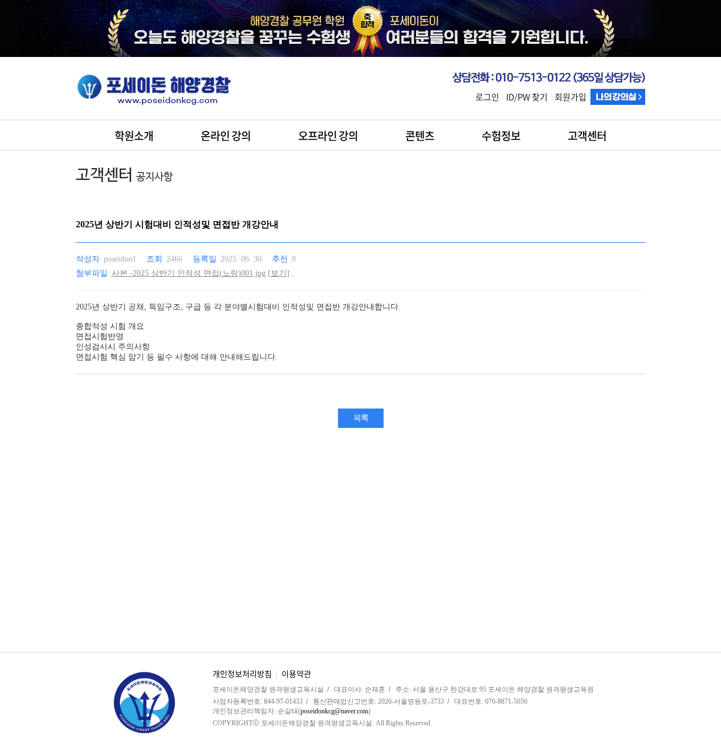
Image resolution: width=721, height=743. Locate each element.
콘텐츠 (419, 136)
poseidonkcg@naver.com (334, 711)
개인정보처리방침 (242, 673)
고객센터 (587, 136)
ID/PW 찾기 (527, 97)
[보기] (279, 273)
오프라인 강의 (328, 136)
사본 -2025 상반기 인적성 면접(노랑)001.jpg (189, 273)
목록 (360, 418)
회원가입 (570, 97)
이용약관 (296, 673)
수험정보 (501, 136)
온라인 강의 (226, 136)
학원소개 (134, 136)
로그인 (487, 97)
